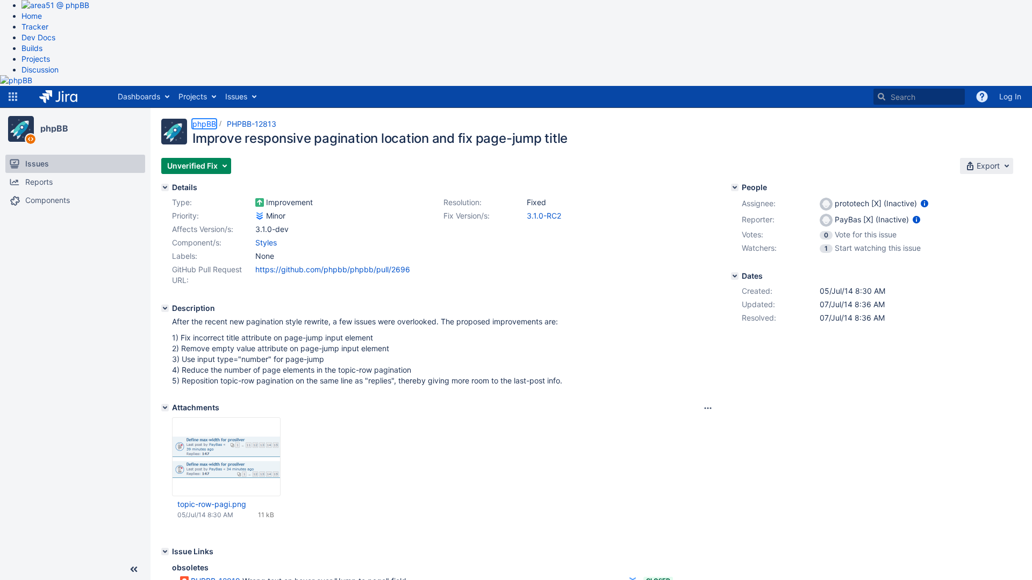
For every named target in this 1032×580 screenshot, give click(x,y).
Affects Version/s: (202, 229)
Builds (32, 48)
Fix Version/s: (466, 215)
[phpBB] (21, 129)
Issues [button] (236, 96)
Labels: (184, 255)
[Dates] (735, 276)
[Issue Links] (165, 551)
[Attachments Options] (708, 408)
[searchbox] (919, 97)
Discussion (40, 69)
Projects (36, 58)
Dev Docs (38, 37)
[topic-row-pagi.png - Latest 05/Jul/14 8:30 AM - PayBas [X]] (226, 457)
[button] (12, 96)
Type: (182, 202)
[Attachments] (165, 407)
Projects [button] (192, 96)
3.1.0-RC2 (544, 215)
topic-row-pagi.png (211, 504)
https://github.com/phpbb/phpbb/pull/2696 (332, 269)
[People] (735, 187)
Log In (1010, 96)
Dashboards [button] (139, 96)
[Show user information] (924, 203)
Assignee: (759, 203)
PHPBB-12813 (251, 123)
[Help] (982, 96)
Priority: (185, 215)
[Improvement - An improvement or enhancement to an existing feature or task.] (259, 202)
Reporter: (758, 219)
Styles (266, 242)
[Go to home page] (66, 96)
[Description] (165, 308)
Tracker (35, 26)
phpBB (54, 128)
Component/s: (196, 242)
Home (32, 15)
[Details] (165, 187)
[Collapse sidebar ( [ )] (134, 569)
